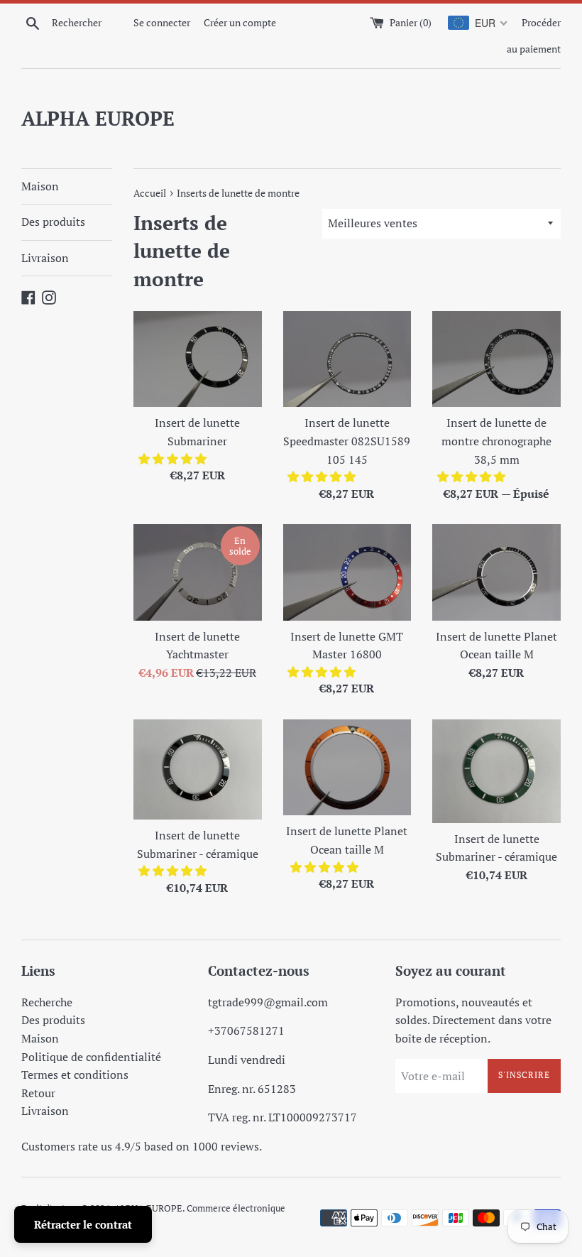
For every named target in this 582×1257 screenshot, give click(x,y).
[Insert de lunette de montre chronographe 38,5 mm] (496, 359)
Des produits (53, 221)
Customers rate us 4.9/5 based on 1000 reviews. (141, 1146)
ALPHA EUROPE (98, 118)
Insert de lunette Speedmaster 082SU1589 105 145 (346, 441)
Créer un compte (240, 22)
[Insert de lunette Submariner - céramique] (197, 769)
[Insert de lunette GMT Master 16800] (347, 572)
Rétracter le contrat (83, 1224)
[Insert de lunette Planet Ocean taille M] (496, 572)
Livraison (45, 258)
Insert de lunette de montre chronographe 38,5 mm (496, 441)
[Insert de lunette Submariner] (197, 359)
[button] (173, 459)
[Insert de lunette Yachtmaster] (197, 572)
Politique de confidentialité (91, 1057)
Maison (40, 186)
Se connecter (161, 22)
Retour (38, 1093)
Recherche (46, 1002)
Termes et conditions (74, 1074)
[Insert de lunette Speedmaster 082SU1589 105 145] (347, 359)
